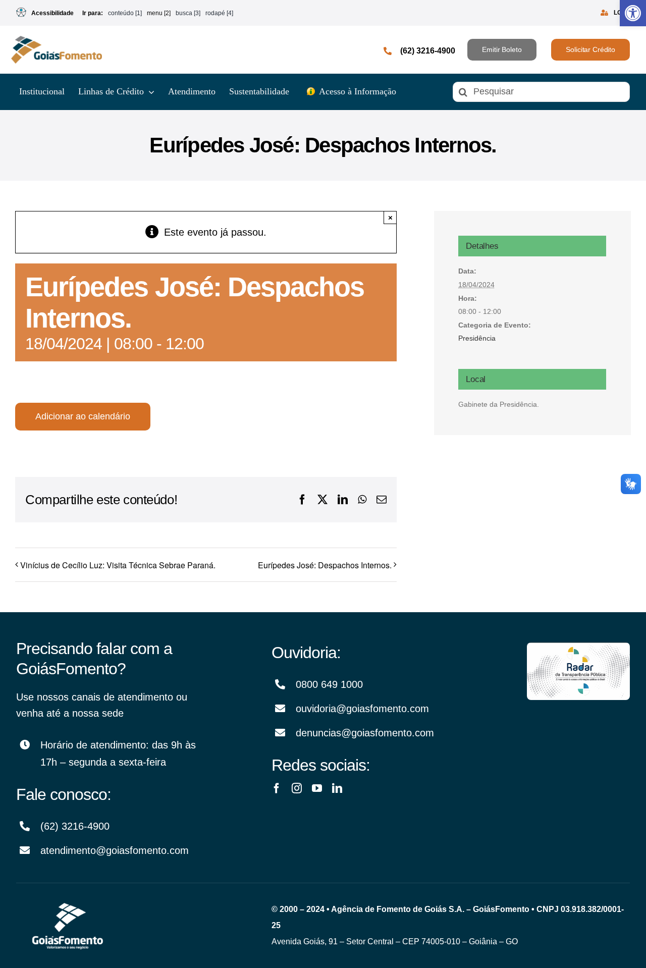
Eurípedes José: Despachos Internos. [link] (325, 565)
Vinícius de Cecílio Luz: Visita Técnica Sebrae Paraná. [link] (118, 565)
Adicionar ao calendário (82, 416)
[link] (633, 13)
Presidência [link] (477, 338)
